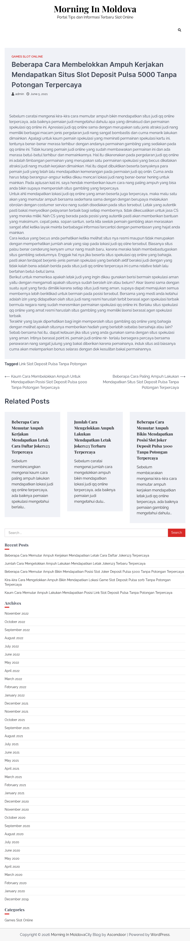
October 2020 (15, 817)
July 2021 (12, 744)
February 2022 (15, 687)
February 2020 (16, 883)
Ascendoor (116, 934)
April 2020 (12, 866)
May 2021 (12, 760)
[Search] (179, 30)
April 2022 (12, 671)
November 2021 (16, 711)
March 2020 (13, 875)
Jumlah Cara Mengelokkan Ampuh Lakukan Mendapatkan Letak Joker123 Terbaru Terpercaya (75, 563)
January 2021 (14, 793)
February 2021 (15, 785)
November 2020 (17, 809)
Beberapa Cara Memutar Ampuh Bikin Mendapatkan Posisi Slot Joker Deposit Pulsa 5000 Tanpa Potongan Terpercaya (155, 439)
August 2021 (14, 736)
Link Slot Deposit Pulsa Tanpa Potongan (53, 364)
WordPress (160, 934)
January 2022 (15, 695)
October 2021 (15, 720)
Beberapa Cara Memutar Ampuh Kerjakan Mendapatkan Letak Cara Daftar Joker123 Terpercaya (77, 555)
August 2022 (14, 638)
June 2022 (12, 654)
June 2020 (12, 850)
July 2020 (12, 842)
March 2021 (13, 777)
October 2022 (15, 622)
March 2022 (13, 679)
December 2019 (16, 899)
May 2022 (12, 662)
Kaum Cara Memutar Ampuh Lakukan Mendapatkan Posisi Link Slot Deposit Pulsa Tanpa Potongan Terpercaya (88, 593)
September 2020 (17, 826)
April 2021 (12, 768)
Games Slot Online (27, 56)
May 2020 (12, 858)
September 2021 (17, 728)
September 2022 (17, 630)
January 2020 (15, 891)
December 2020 (17, 801)
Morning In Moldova (95, 8)
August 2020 (14, 834)
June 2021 (12, 752)
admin (19, 94)
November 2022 (16, 613)
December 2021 (16, 703)
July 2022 (12, 646)
